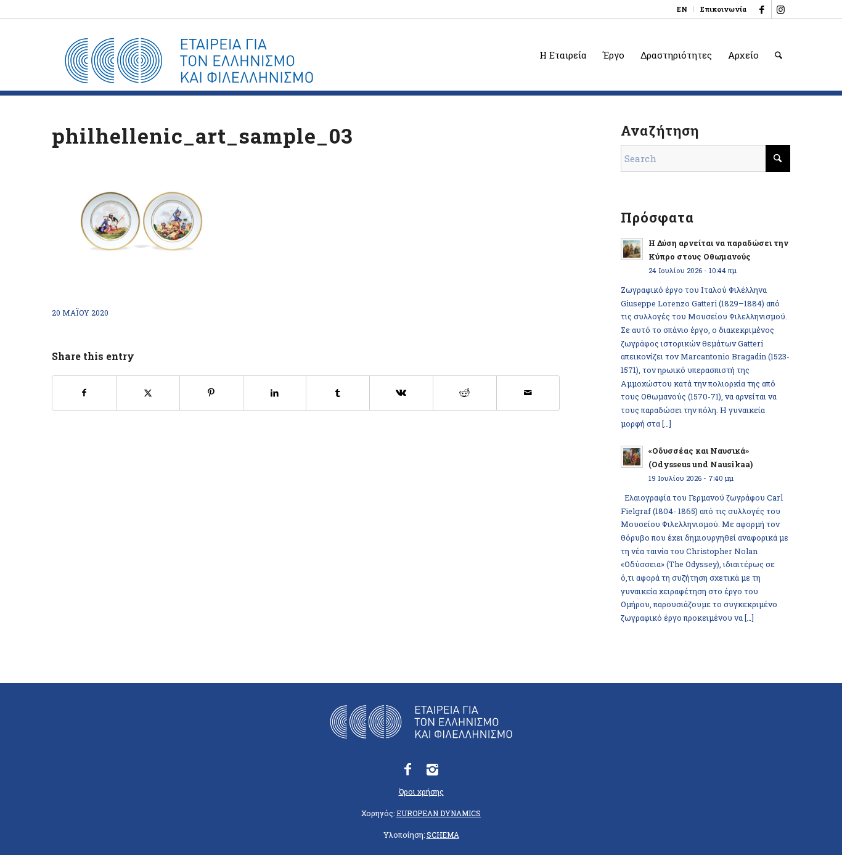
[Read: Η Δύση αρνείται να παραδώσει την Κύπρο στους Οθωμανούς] (632, 249)
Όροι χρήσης (421, 791)
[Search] (778, 55)
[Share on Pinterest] (211, 393)
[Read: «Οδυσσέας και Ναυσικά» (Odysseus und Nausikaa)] (632, 457)
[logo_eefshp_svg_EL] (189, 61)
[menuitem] (682, 9)
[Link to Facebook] (762, 9)
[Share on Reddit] (464, 393)
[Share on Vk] (401, 393)
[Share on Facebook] (84, 393)
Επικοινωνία (723, 9)
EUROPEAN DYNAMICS (438, 813)
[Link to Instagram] (781, 9)
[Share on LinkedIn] (274, 393)
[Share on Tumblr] (337, 393)
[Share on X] (147, 393)
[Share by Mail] (528, 393)
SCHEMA (443, 835)
